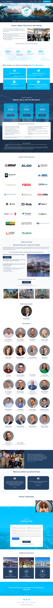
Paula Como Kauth (20, 357)
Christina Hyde (44, 375)
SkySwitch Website (32, 602)
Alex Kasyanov (8, 391)
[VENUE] (10, 571)
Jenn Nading (20, 409)
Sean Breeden (32, 339)
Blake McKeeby (8, 409)
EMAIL (26, 575)
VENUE (10, 575)
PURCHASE (26, 115)
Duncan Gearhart (20, 375)
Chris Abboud (8, 339)
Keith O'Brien (33, 409)
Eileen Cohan (8, 357)
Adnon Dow (44, 357)
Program (39, 1)
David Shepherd (20, 426)
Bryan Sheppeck (32, 426)
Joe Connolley (32, 357)
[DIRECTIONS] (42, 571)
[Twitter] (29, 600)
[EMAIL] (26, 571)
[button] (39, 35)
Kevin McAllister (44, 391)
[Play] (9, 506)
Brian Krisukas (20, 391)
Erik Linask (32, 391)
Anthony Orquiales (44, 409)
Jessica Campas (44, 339)
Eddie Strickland (44, 426)
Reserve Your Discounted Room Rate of (14, 254)
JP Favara (8, 375)
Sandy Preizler (8, 426)
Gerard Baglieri (26, 318)
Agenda (19, 602)
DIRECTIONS (42, 575)
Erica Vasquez (20, 442)
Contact (27, 602)
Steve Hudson (32, 374)
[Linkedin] (24, 600)
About (31, 1)
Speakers (23, 602)
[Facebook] (26, 600)
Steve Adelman (20, 339)
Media (35, 1)
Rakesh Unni (8, 442)
